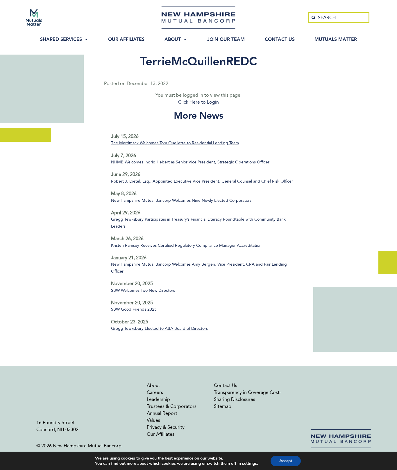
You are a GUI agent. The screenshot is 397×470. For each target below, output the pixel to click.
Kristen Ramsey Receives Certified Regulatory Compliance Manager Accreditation (186, 245)
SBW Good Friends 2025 (134, 309)
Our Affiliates (126, 39)
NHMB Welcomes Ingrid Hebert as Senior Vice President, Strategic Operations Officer (190, 162)
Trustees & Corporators (171, 406)
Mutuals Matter (335, 39)
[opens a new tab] (34, 17)
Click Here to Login (198, 102)
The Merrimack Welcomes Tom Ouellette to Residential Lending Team (175, 143)
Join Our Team (226, 39)
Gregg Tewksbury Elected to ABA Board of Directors (159, 328)
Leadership (158, 399)
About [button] (172, 39)
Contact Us (280, 39)
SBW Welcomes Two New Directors (143, 290)
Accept (285, 461)
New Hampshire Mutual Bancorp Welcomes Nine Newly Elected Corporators (181, 200)
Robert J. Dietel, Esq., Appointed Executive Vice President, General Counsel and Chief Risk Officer (202, 181)
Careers (155, 392)
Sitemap (222, 406)
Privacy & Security (166, 427)
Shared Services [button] (61, 39)
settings (249, 463)
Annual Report (162, 413)
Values (153, 420)
